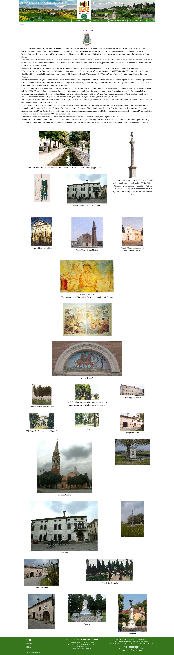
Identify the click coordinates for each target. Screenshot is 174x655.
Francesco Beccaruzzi (118, 20)
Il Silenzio (29, 647)
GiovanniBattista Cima (99, 20)
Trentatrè (29, 644)
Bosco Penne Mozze (137, 20)
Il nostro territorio (61, 20)
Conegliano (80, 20)
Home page (42, 20)
